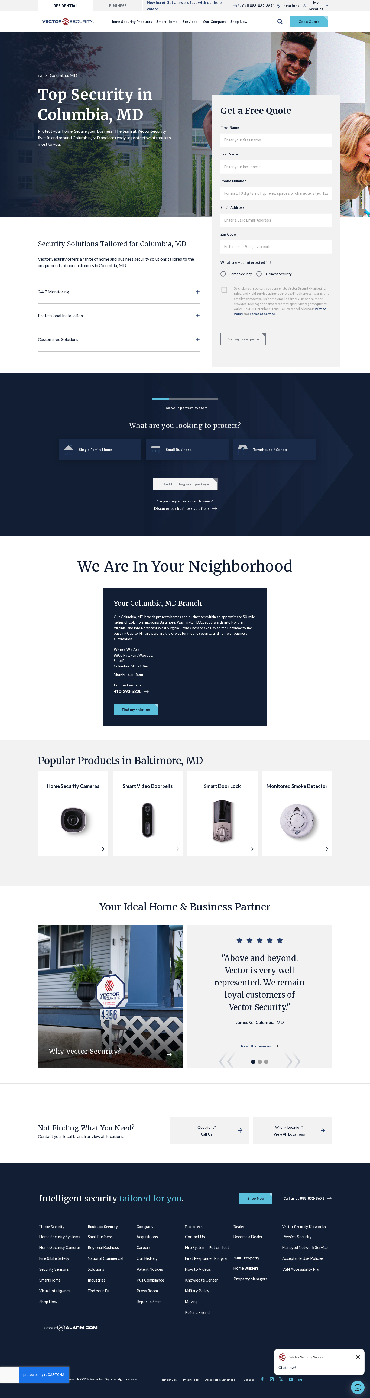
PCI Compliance (150, 1280)
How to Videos (198, 1269)
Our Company (214, 22)
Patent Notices (150, 1269)
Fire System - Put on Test (207, 1247)
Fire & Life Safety (54, 1258)
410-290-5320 (127, 691)
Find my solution (136, 710)
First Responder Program (207, 1258)
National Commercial (105, 1258)
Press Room (147, 1291)
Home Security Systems (59, 1236)
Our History (147, 1258)
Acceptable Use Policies (303, 1258)
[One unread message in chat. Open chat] (358, 1387)
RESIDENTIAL (65, 6)
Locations (290, 5)
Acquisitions (147, 1236)
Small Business (100, 1236)
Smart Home (166, 22)
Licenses (249, 1379)
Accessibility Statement (220, 1379)
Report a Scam (149, 1301)
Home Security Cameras (60, 1247)
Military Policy (197, 1291)
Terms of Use (168, 1379)
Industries (97, 1280)
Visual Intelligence (55, 1291)
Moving (191, 1301)
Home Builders (246, 1268)
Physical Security (296, 1236)
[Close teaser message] (358, 1357)
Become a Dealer (248, 1236)
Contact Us (195, 1236)
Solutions (96, 1269)
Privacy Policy (191, 1379)
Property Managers (250, 1279)
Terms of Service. (262, 314)
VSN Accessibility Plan (301, 1269)
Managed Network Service (305, 1247)
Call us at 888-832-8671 (303, 1198)
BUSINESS (117, 6)
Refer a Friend (197, 1312)
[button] (119, 292)
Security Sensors (54, 1269)
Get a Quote (309, 22)
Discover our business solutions (182, 508)
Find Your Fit (99, 1291)
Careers (144, 1247)
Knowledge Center (201, 1280)
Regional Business (103, 1247)
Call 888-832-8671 (258, 5)
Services (190, 22)
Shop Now (238, 22)
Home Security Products (131, 22)
